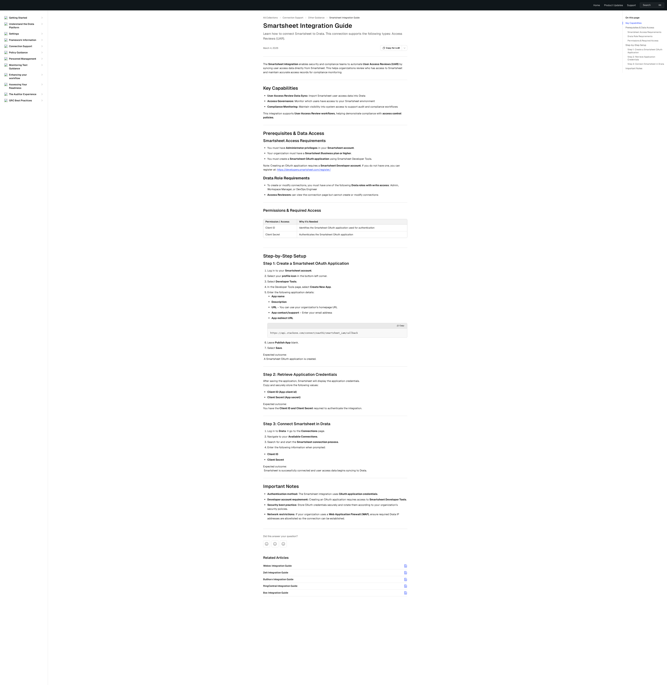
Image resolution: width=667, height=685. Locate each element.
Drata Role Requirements (640, 36)
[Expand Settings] (41, 33)
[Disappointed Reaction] (266, 543)
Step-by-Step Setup (635, 45)
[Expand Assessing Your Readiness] (41, 84)
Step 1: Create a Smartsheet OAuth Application (645, 51)
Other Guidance (316, 17)
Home (596, 5)
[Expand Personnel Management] (41, 58)
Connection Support (293, 17)
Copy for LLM (393, 48)
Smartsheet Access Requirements (644, 32)
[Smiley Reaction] (283, 543)
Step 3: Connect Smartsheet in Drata (646, 64)
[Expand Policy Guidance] (41, 52)
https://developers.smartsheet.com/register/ (304, 169)
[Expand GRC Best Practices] (41, 100)
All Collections (270, 17)
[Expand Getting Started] (41, 17)
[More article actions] (404, 48)
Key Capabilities (633, 23)
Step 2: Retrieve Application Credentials (641, 58)
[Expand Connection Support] (41, 46)
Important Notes (633, 68)
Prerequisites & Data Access (639, 27)
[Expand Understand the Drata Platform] (41, 24)
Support (631, 5)
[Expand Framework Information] (41, 40)
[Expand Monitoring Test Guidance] (41, 65)
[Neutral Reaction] (274, 543)
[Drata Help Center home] (3, 5)
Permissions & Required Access (643, 40)
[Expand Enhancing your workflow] (41, 74)
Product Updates (613, 5)
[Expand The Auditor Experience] (41, 94)
